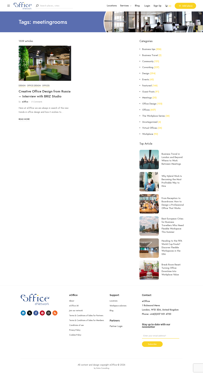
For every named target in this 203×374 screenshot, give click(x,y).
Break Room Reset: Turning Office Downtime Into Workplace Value (171, 269)
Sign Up (157, 5)
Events (145, 79)
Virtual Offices (149, 128)
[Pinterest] (42, 312)
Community (148, 61)
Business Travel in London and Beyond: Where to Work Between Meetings (172, 158)
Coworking (147, 67)
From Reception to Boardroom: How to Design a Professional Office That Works (173, 203)
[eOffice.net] (23, 5)
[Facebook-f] (35, 312)
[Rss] (54, 312)
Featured (147, 85)
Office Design (34, 85)
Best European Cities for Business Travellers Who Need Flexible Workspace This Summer (173, 225)
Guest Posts (148, 91)
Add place (187, 5)
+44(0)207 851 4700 (160, 314)
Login (147, 5)
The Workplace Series (153, 115)
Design (22, 85)
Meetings (147, 97)
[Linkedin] (23, 312)
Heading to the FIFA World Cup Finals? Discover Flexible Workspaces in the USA (172, 247)
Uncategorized (149, 122)
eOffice (25, 101)
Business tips (148, 49)
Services (124, 5)
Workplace (147, 134)
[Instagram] (48, 312)
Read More (24, 119)
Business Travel (150, 55)
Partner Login (116, 326)
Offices (46, 85)
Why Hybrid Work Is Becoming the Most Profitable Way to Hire (172, 181)
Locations (112, 5)
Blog (137, 5)
